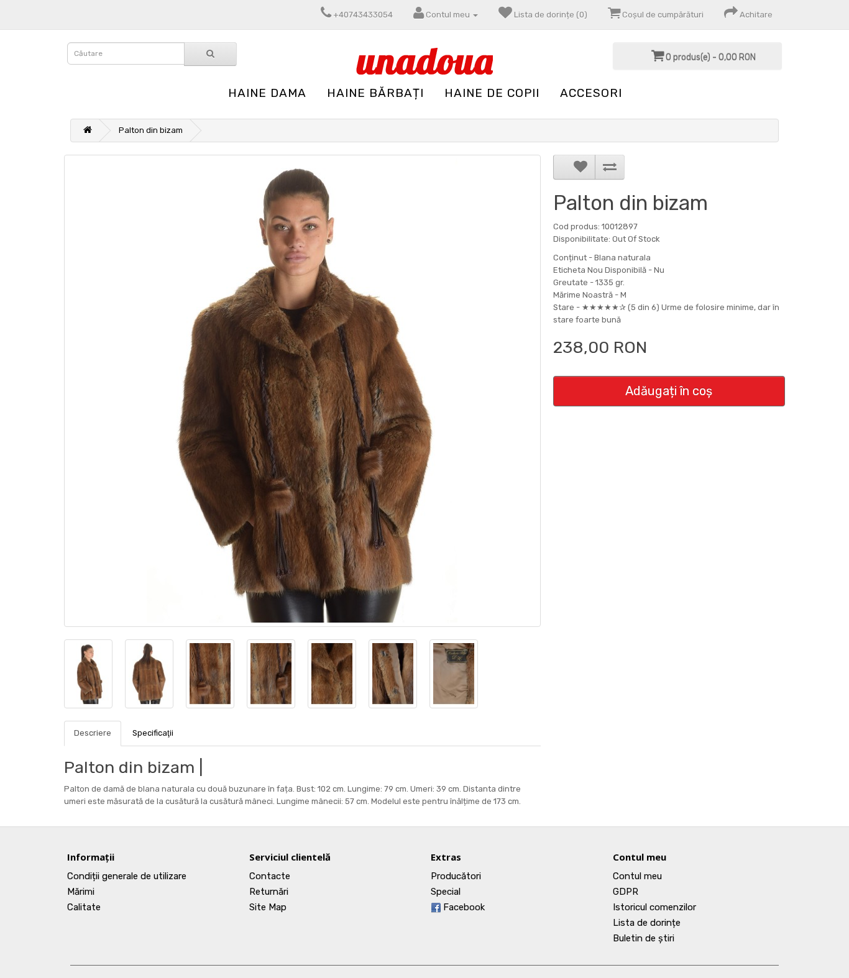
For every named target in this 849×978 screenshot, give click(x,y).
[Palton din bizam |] (302, 391)
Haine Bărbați (375, 93)
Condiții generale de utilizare (126, 876)
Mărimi (80, 891)
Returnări (268, 891)
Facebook (463, 907)
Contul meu (637, 876)
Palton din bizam (151, 130)
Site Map (268, 907)
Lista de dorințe (647, 922)
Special (446, 891)
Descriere (92, 733)
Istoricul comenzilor (654, 907)
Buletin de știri (643, 938)
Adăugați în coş (668, 390)
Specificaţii (152, 733)
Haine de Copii (491, 93)
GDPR (625, 891)
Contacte (269, 876)
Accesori (591, 93)
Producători (456, 876)
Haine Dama (267, 93)
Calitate (84, 907)
